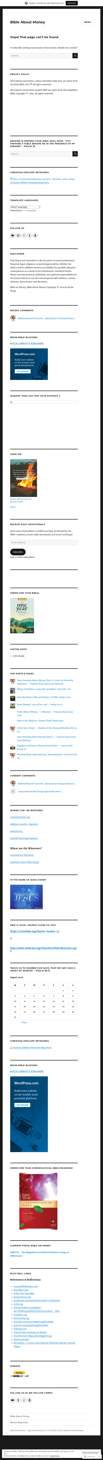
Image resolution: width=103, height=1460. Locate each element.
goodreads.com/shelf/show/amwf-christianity (37, 1300)
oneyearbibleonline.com (26, 1286)
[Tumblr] (29, 235)
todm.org (18, 1304)
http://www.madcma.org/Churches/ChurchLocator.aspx (43, 949)
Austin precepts (21, 1339)
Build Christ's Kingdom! (27, 343)
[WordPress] (18, 235)
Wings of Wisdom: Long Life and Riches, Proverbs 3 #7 (44, 689)
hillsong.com (20, 1329)
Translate (31, 210)
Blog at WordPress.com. (37, 1430)
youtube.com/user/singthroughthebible (34, 1321)
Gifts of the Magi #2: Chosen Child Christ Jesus (40, 720)
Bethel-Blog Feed (19, 1422)
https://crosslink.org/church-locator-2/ (34, 931)
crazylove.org (20, 1314)
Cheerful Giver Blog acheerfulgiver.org (33, 1336)
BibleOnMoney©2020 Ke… (31, 318)
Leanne (21, 791)
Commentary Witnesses (22, 855)
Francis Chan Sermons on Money (30, 1332)
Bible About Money (27, 22)
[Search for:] (41, 55)
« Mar (24, 1022)
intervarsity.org (21, 1318)
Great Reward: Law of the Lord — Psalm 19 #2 (40, 704)
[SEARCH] (75, 55)
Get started (72, 3)
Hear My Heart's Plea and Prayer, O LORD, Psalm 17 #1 (43, 697)
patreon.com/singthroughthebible (31, 1325)
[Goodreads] (23, 235)
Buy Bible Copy (21, 1290)
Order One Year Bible (24, 1293)
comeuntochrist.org (20, 817)
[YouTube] (12, 235)
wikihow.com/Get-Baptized (24, 824)
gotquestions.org (22, 1297)
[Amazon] (35, 235)
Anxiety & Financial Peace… (62, 318)
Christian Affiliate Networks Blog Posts (29, 182)
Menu (87, 22)
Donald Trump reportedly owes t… (46, 791)
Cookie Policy (55, 1456)
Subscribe (18, 552)
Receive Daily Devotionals (27, 524)
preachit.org (16, 831)
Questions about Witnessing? (24, 862)
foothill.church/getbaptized (24, 838)
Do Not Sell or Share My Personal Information (65, 1430)
